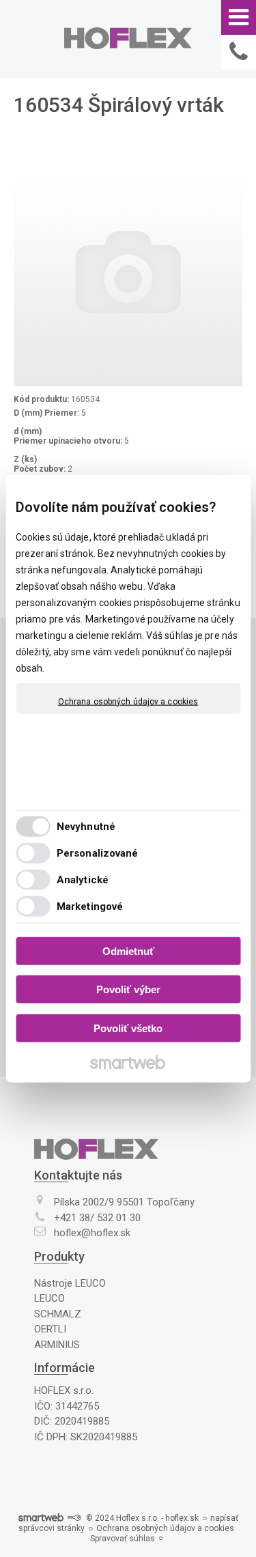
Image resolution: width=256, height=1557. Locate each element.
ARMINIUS (57, 1345)
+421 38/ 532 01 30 (97, 1218)
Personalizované (98, 853)
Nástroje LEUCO (70, 1283)
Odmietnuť (128, 950)
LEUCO (49, 1298)
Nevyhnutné (86, 826)
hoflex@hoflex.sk (92, 1233)
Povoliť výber (128, 989)
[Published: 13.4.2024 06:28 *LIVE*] (74, 1518)
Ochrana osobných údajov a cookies (128, 701)
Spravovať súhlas (122, 1538)
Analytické (83, 880)
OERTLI (50, 1329)
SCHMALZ (57, 1314)
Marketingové (90, 906)
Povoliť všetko (128, 1027)
